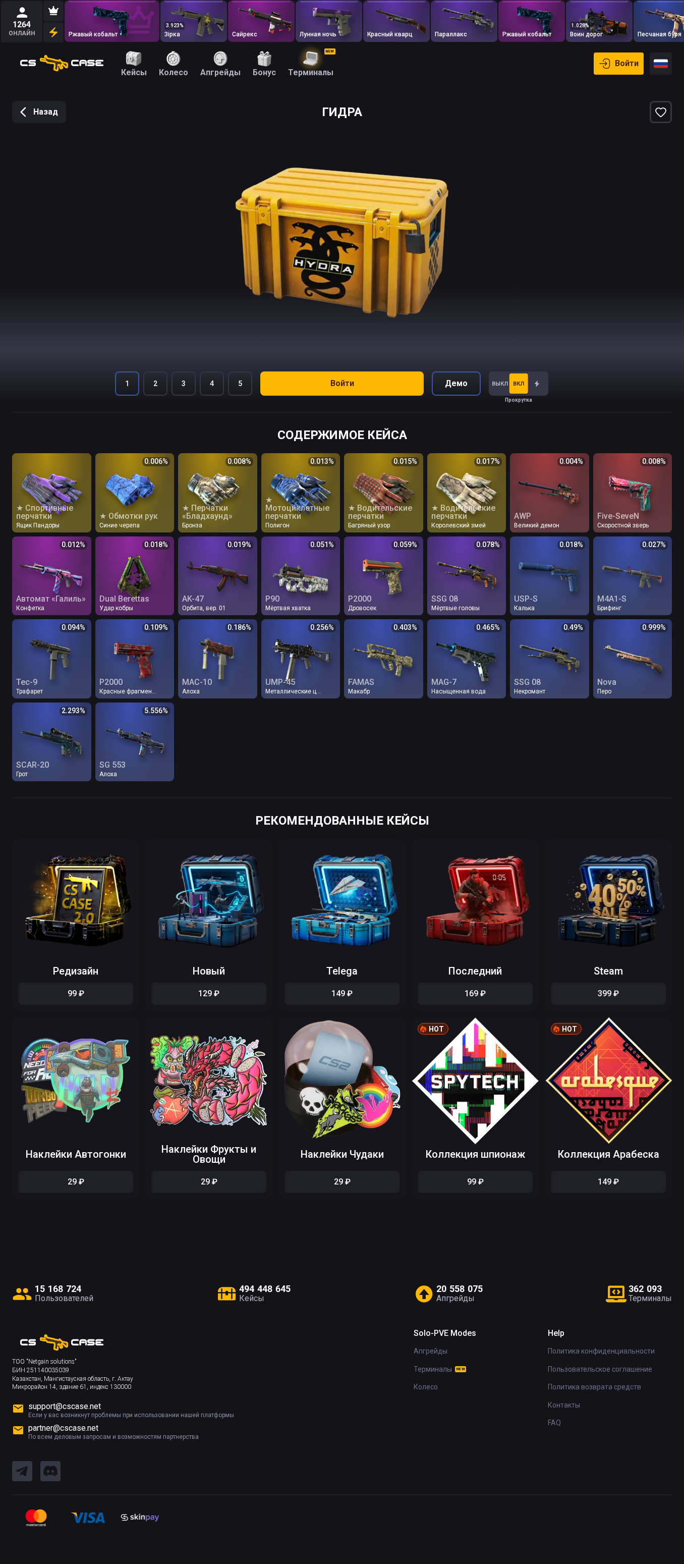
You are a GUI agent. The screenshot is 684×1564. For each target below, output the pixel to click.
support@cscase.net (64, 1406)
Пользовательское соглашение (600, 1369)
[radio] (537, 383)
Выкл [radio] (500, 384)
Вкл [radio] (518, 384)
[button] (124, 849)
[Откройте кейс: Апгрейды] (112, 21)
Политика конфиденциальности (601, 1351)
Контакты (564, 1405)
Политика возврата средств (594, 1387)
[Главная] (61, 63)
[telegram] (22, 1471)
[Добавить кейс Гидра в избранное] (661, 112)
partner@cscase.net (63, 1428)
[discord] (50, 1471)
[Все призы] (53, 32)
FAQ (554, 1423)
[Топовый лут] (53, 11)
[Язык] (661, 63)
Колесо (426, 1387)
